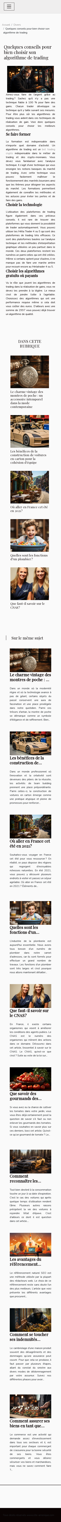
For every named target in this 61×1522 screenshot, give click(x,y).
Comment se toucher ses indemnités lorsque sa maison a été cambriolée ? (29, 1342)
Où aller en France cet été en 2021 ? (29, 509)
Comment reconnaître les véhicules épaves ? (26, 1180)
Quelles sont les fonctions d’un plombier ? (29, 557)
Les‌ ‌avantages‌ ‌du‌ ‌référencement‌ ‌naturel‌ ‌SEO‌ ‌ (25, 1263)
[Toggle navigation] (9, 6)
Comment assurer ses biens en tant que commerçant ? (30, 1425)
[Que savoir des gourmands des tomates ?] (30, 1079)
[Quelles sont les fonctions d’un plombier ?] (29, 535)
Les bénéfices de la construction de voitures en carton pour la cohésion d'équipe (28, 456)
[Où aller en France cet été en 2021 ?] (29, 487)
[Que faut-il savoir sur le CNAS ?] (29, 583)
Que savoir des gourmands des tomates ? (24, 1098)
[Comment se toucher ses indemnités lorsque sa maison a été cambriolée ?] (30, 1320)
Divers (17, 25)
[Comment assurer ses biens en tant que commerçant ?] (30, 1406)
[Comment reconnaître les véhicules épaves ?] (30, 1161)
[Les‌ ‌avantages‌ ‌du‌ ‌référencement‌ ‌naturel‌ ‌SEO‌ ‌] (30, 1244)
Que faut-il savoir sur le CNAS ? (27, 605)
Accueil (6, 25)
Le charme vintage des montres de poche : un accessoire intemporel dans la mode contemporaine (26, 399)
